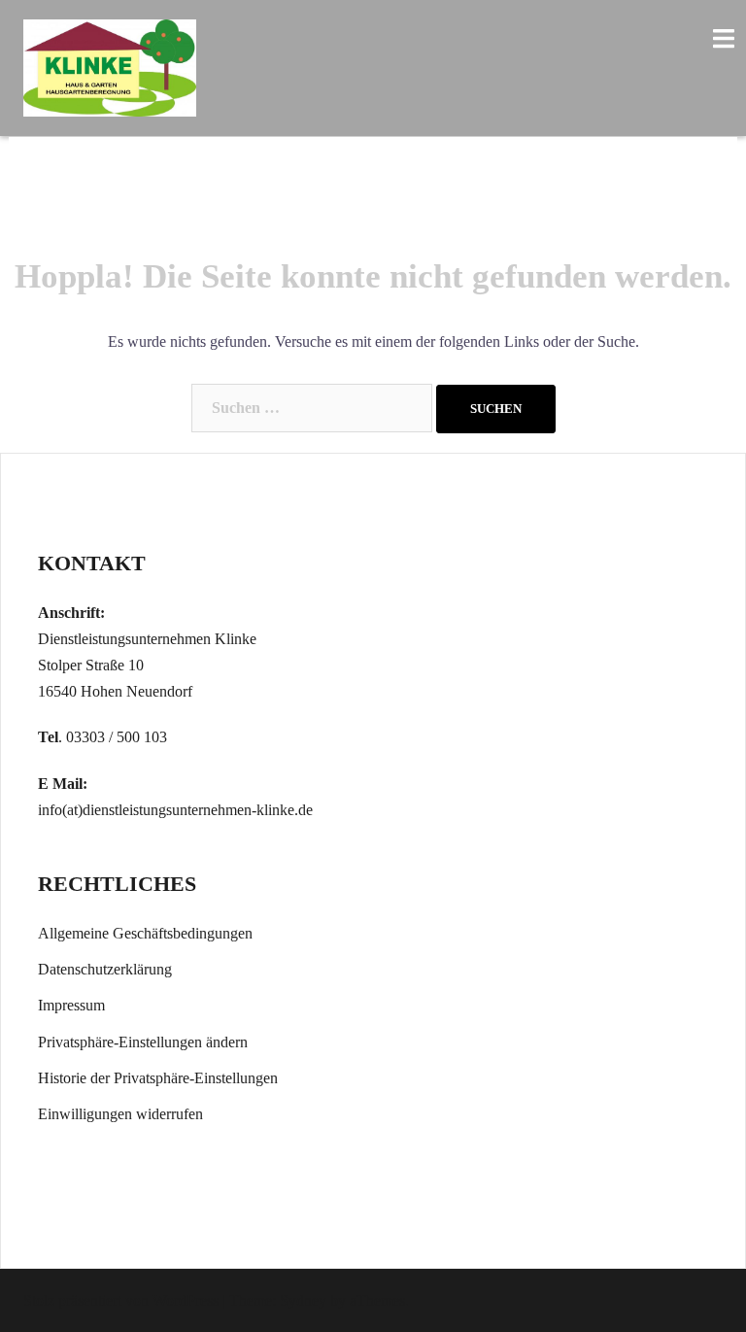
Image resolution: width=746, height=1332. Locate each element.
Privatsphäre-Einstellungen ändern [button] (143, 1042)
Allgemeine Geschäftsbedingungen (145, 933)
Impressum (71, 1005)
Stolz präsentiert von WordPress (121, 1300)
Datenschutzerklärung (105, 969)
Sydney (303, 1300)
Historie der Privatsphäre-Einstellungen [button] (158, 1078)
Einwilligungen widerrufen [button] (120, 1114)
